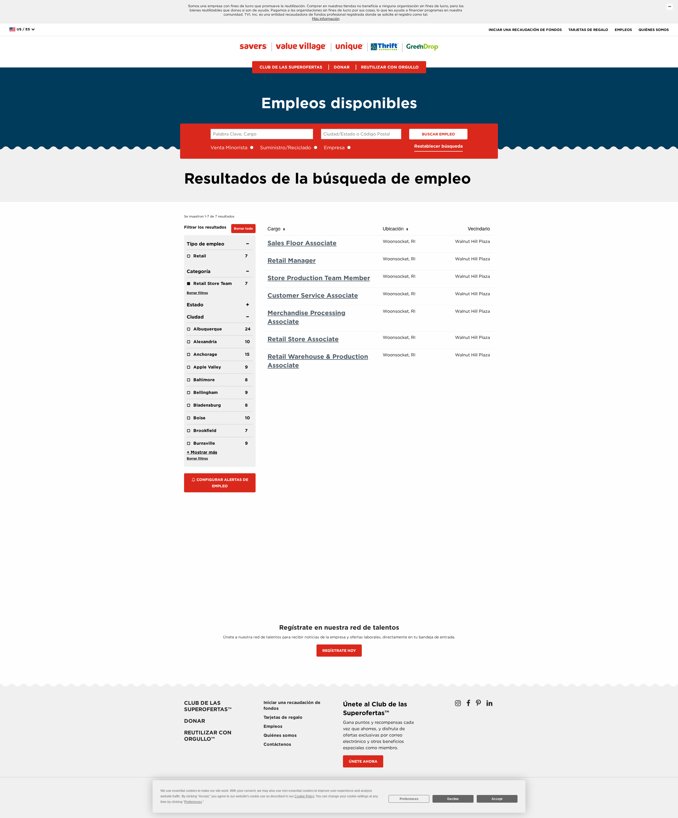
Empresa (334, 147)
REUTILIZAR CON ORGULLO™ (207, 735)
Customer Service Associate (312, 295)
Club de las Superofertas (291, 67)
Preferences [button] (193, 802)
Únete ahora (363, 761)
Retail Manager (291, 260)
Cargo (275, 228)
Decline (453, 799)
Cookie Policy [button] (304, 796)
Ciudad (195, 317)
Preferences (409, 799)
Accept (497, 799)
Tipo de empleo (205, 244)
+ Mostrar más (202, 452)
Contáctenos (277, 744)
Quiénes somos (654, 30)
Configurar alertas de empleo (221, 483)
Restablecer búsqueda (438, 146)
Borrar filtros (197, 293)
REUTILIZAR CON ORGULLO (390, 67)
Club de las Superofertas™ (207, 706)
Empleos (623, 30)
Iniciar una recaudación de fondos (525, 30)
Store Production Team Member (318, 278)
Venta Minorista (229, 147)
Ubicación (394, 228)
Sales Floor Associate (302, 243)
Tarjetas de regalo (588, 30)
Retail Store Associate (303, 339)
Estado (195, 304)
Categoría (199, 271)
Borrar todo (243, 228)
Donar (342, 67)
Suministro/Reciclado (285, 147)
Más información (326, 19)
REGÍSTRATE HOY (339, 650)
